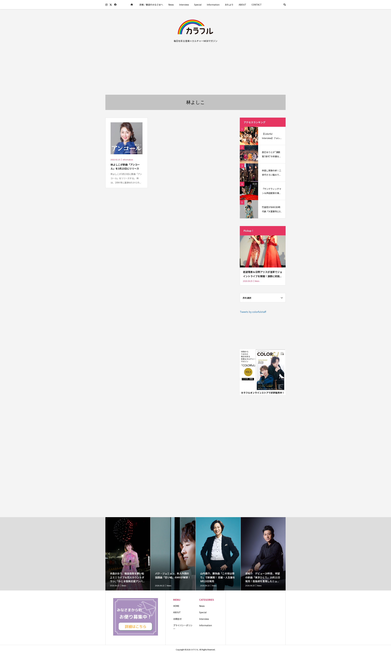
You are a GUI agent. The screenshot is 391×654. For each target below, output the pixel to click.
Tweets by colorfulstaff (253, 312)
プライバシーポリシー (182, 627)
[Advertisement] (195, 71)
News (171, 4)
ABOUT (242, 4)
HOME (176, 605)
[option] (127, 553)
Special (197, 4)
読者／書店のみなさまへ (151, 4)
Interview (184, 4)
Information (213, 4)
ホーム (132, 4)
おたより (229, 4)
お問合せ (177, 618)
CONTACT (257, 4)
